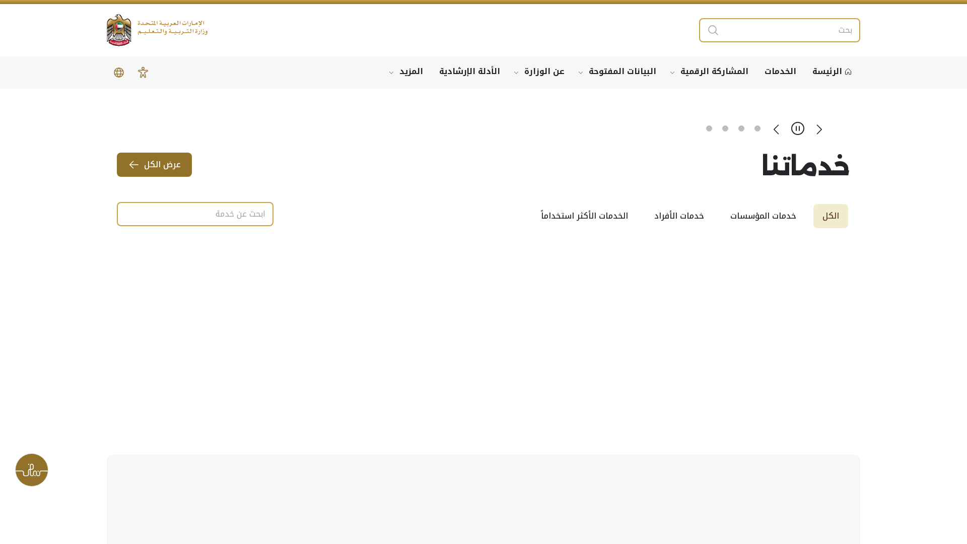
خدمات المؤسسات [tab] (763, 216)
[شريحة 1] (757, 128)
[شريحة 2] (741, 128)
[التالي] (777, 128)
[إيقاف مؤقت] (798, 128)
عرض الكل (162, 164)
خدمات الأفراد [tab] (679, 216)
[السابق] (819, 128)
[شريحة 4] (709, 128)
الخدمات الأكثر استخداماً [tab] (584, 216)
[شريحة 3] (725, 128)
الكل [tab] (830, 216)
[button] (143, 72)
